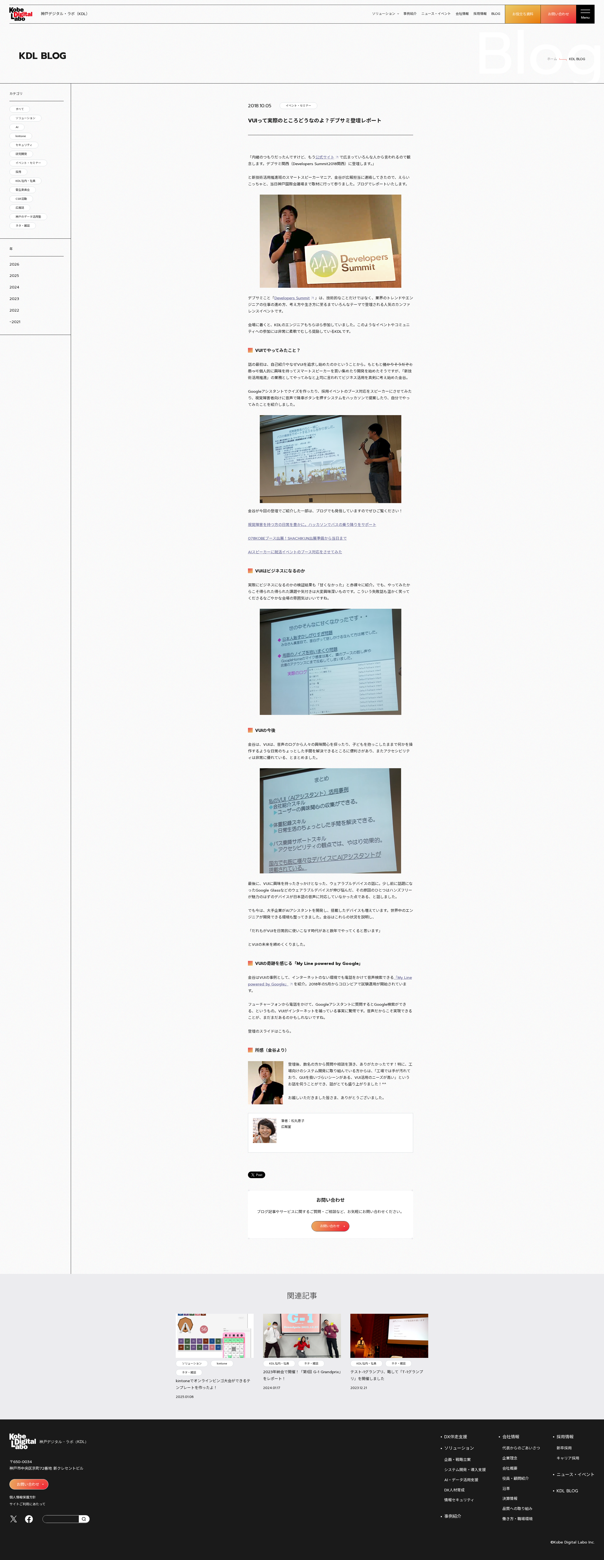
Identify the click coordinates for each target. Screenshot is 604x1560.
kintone (21, 136)
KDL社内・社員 (25, 181)
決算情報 (509, 1499)
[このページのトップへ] (590, 1407)
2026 (14, 264)
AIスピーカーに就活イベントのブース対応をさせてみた (295, 552)
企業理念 (509, 1458)
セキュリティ (24, 145)
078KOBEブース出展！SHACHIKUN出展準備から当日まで (297, 538)
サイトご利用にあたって (27, 1504)
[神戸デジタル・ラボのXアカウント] (13, 1519)
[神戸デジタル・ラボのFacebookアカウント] (29, 1519)
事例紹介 (410, 13)
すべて (20, 109)
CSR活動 (21, 199)
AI (17, 127)
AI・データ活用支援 (461, 1480)
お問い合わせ (558, 14)
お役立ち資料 (522, 14)
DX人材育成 (454, 1490)
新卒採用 (564, 1448)
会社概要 (509, 1468)
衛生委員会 (23, 190)
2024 (14, 287)
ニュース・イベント (436, 13)
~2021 (14, 322)
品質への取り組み (517, 1509)
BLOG (495, 13)
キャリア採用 (568, 1458)
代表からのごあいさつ (521, 1448)
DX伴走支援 (455, 1437)
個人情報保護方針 (22, 1497)
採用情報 (480, 13)
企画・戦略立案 (457, 1460)
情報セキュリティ (459, 1500)
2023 (14, 299)
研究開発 (21, 154)
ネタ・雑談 (23, 226)
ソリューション (383, 13)
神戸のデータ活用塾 (28, 217)
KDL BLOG (567, 1491)
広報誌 (20, 208)
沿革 (506, 1489)
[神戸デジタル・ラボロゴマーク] (48, 1441)
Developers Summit (292, 298)
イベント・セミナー (28, 163)
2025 (14, 276)
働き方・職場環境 (517, 1519)
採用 (18, 172)
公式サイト (324, 157)
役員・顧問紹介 (515, 1478)
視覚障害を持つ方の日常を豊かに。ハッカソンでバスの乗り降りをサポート (312, 525)
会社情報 (462, 13)
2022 (14, 310)
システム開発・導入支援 (465, 1470)
